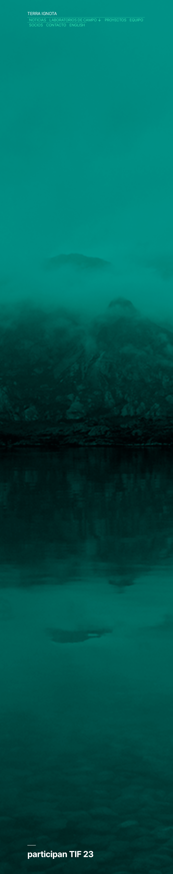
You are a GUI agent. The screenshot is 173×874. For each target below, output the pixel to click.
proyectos (115, 20)
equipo (136, 20)
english (77, 25)
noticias (37, 20)
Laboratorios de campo (73, 20)
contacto (56, 25)
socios (36, 25)
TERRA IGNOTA (42, 13)
